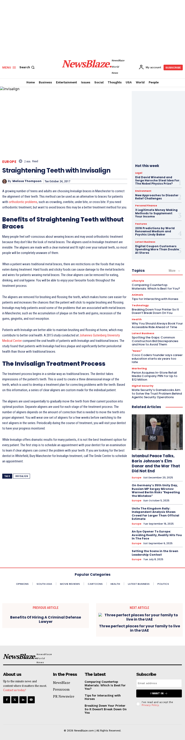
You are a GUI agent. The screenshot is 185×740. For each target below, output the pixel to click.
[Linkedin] (22, 699)
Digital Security (142, 386)
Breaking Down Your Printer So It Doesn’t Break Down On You (155, 311)
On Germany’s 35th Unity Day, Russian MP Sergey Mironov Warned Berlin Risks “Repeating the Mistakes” (156, 490)
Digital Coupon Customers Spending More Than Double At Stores (157, 249)
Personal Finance (146, 206)
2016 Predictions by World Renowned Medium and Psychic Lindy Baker (155, 231)
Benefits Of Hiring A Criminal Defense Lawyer (45, 619)
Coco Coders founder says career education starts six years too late (157, 358)
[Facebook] (6, 699)
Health (137, 319)
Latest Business (145, 242)
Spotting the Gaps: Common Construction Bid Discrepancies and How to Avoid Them (155, 341)
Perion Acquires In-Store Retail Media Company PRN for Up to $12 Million (154, 376)
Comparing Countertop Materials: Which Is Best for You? (156, 287)
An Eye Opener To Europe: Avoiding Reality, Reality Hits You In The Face (157, 535)
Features (141, 224)
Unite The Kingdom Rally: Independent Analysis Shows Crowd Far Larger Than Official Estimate (155, 514)
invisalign (21, 476)
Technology (140, 305)
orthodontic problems (23, 202)
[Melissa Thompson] (5, 181)
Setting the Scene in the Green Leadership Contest (155, 553)
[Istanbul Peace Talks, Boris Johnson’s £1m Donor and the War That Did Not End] (157, 432)
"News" (137, 351)
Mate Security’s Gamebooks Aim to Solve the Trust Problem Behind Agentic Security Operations (157, 393)
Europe (9, 161)
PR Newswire (63, 696)
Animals (137, 295)
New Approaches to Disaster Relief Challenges (156, 196)
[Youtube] (31, 699)
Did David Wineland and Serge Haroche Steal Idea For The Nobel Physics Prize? (157, 180)
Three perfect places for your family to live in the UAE (139, 628)
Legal (138, 173)
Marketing (139, 368)
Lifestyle (138, 281)
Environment (143, 191)
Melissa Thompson (27, 181)
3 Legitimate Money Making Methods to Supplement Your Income (156, 213)
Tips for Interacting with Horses (155, 299)
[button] (27, 67)
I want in (157, 693)
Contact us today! (14, 690)
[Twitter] (14, 699)
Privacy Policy (150, 705)
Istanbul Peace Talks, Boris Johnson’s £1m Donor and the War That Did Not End (156, 463)
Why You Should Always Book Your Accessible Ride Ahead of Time (157, 325)
